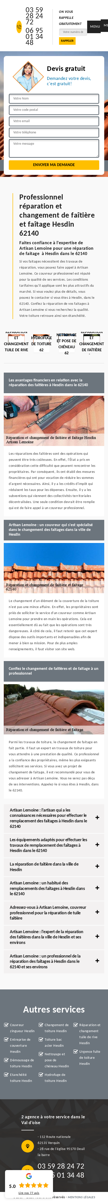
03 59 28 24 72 (34, 17)
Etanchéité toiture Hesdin (21, 1078)
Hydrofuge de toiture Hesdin (56, 1078)
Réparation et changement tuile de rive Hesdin (90, 1034)
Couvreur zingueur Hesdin (22, 1028)
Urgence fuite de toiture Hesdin (89, 1058)
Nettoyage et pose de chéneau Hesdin (57, 1060)
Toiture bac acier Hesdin (54, 1043)
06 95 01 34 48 (34, 37)
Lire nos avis (29, 1193)
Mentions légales (81, 1197)
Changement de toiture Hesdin (57, 1028)
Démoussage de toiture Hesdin (22, 1063)
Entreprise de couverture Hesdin (20, 1046)
